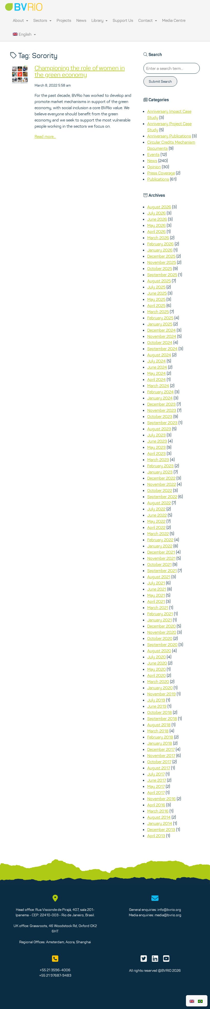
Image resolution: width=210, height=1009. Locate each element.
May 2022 (156, 521)
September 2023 (162, 422)
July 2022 (156, 508)
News (81, 20)
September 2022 (162, 496)
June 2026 (157, 219)
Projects (64, 20)
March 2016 (158, 811)
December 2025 (161, 256)
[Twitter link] (143, 960)
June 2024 (157, 367)
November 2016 (161, 798)
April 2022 (156, 527)
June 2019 (156, 706)
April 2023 (156, 453)
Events (153, 154)
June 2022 (157, 515)
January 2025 (159, 323)
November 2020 (161, 632)
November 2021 (161, 558)
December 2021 (161, 552)
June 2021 (156, 589)
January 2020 (160, 687)
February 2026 (160, 243)
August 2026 (159, 206)
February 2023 (160, 465)
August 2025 (159, 280)
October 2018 (159, 712)
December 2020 (161, 626)
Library (97, 20)
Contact (146, 20)
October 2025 (159, 268)
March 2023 (158, 459)
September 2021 (162, 570)
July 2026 (156, 213)
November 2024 (161, 336)
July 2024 (156, 360)
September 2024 (162, 348)
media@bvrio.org (168, 915)
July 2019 (156, 700)
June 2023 (157, 441)
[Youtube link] (166, 960)
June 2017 (156, 780)
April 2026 (156, 231)
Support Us (123, 20)
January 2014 (159, 823)
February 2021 (160, 613)
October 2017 (159, 761)
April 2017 (156, 792)
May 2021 (156, 595)
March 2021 (157, 607)
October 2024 (159, 342)
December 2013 (161, 829)
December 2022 (161, 478)
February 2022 (160, 539)
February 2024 (160, 391)
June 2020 (157, 663)
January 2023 (160, 471)
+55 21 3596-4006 (55, 970)
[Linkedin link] (155, 960)
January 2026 (160, 250)
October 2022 (159, 490)
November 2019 (161, 693)
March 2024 (158, 385)
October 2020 (159, 638)
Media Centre (173, 20)
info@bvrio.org (169, 909)
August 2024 (159, 354)
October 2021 (159, 564)
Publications (158, 179)
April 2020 (156, 675)
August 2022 (159, 502)
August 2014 (159, 817)
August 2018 (159, 724)
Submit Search (160, 81)
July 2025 (156, 286)
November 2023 (161, 410)
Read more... (45, 136)
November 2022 (161, 484)
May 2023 (156, 447)
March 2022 (158, 533)
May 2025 (156, 299)
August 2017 (158, 767)
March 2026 (158, 237)
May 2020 (156, 669)
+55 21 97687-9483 (55, 975)
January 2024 (160, 397)
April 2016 (156, 804)
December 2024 (161, 330)
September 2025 (162, 274)
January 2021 (159, 619)
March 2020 (158, 681)
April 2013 (156, 835)
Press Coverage (161, 172)
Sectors (40, 20)
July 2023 (156, 434)
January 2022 (159, 545)
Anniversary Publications (169, 135)
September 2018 (162, 718)
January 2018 (159, 743)
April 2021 (156, 601)
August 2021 (158, 576)
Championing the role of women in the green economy (80, 71)
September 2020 (162, 644)
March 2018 (158, 730)
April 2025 (156, 305)
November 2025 (161, 262)
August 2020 (159, 650)
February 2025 (160, 317)
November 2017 (161, 755)
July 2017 (156, 774)
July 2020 (156, 656)
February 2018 (160, 737)
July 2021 (156, 582)
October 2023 (159, 416)
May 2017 (156, 786)
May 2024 (156, 373)
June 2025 (157, 293)
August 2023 (159, 428)
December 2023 (161, 404)
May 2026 (156, 225)
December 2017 (161, 749)
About (19, 20)
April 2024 (156, 379)
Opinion (154, 166)
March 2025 (158, 311)
